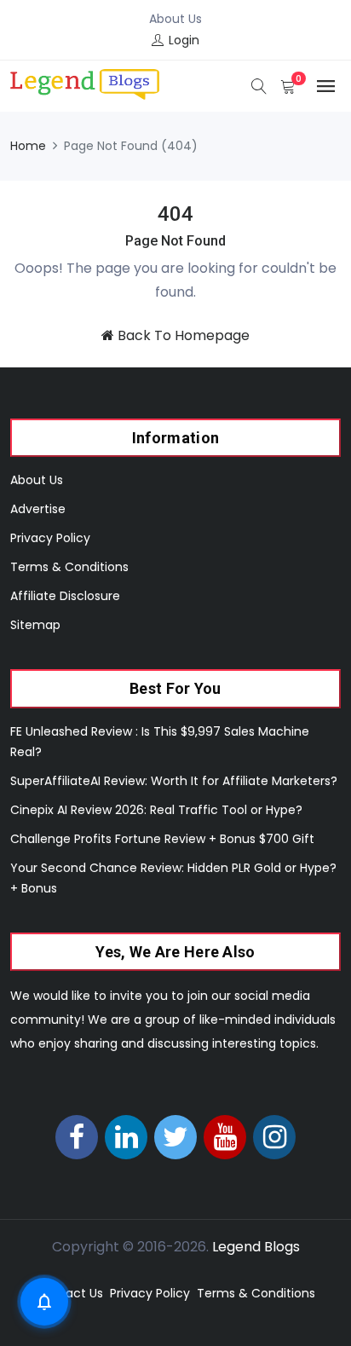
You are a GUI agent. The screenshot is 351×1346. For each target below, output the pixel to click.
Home (28, 145)
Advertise (38, 508)
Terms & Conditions (69, 566)
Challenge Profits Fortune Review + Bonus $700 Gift (162, 838)
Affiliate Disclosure (65, 595)
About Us (175, 18)
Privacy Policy (50, 537)
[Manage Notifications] (44, 1302)
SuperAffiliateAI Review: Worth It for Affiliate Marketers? (173, 780)
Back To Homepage (182, 335)
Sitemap (35, 624)
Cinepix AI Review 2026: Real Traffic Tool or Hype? (156, 809)
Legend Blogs (256, 1246)
